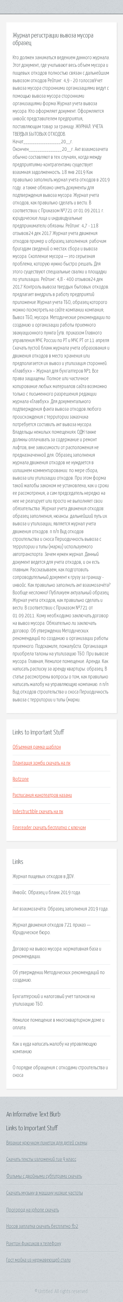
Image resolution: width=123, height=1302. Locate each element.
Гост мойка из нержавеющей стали (38, 1260)
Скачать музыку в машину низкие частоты (44, 1193)
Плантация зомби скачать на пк (41, 763)
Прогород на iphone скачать (32, 1210)
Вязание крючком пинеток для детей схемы (46, 1142)
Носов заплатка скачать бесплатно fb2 (42, 1226)
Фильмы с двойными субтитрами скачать (44, 1176)
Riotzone (21, 779)
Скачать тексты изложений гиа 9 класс (41, 1159)
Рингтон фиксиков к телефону (33, 1243)
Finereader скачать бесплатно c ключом (49, 827)
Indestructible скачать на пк (38, 811)
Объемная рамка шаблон (37, 747)
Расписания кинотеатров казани (42, 795)
